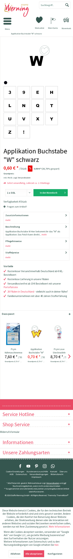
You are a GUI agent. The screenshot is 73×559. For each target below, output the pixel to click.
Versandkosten (52, 483)
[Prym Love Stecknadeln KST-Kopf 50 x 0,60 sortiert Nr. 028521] (59, 334)
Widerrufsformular (10, 431)
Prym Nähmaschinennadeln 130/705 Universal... (13, 351)
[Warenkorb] (66, 20)
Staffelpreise (12, 252)
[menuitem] (66, 20)
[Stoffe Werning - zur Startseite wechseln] (18, 10)
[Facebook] (20, 466)
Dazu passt (8, 313)
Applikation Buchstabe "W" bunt (36, 351)
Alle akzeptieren (33, 553)
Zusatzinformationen (17, 215)
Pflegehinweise (13, 241)
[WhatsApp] (52, 466)
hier (56, 544)
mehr (8, 220)
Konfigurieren (55, 553)
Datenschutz (21, 474)
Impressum (36, 477)
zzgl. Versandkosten (22, 177)
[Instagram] (44, 466)
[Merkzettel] (39, 19)
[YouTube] (28, 466)
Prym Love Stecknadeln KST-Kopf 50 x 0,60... (59, 351)
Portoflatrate (11, 287)
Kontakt (53, 471)
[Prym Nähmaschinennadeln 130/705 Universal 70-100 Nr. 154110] (13, 334)
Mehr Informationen (59, 526)
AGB (11, 474)
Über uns (63, 471)
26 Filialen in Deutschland (20, 291)
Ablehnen (15, 553)
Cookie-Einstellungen (15, 471)
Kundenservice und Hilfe (37, 471)
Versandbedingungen (39, 474)
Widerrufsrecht (57, 474)
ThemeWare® (62, 495)
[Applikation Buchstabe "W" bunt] (36, 334)
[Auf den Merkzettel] (12, 328)
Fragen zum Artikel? (16, 206)
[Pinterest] (36, 466)
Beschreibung (12, 226)
